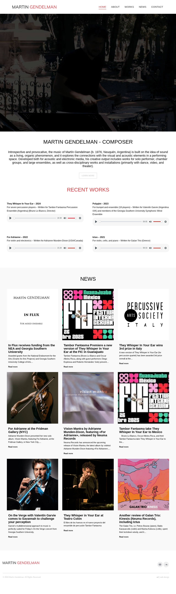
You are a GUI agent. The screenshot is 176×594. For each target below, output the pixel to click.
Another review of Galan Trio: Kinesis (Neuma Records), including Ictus (140, 519)
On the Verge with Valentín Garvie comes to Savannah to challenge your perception (32, 519)
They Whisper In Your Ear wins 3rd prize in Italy (141, 347)
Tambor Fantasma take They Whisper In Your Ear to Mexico (140, 430)
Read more (12, 367)
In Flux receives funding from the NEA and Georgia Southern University (31, 349)
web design (164, 577)
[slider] (34, 218)
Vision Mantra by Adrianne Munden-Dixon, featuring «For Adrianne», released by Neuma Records (85, 433)
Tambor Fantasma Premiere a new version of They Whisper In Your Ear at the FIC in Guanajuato (88, 349)
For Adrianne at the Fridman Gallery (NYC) (28, 430)
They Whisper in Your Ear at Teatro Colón (83, 517)
